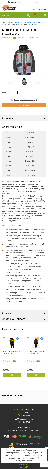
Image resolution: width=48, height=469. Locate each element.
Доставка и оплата (15, 2)
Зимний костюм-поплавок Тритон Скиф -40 (35, 352)
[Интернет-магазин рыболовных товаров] (9, 8)
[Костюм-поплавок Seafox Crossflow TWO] (12, 342)
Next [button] (38, 82)
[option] (24, 81)
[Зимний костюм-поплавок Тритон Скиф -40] (36, 342)
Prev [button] (9, 82)
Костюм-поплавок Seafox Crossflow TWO (11, 352)
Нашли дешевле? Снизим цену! (25, 100)
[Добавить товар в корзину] (12, 375)
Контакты (36, 2)
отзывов (20, 37)
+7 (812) (38, 9)
